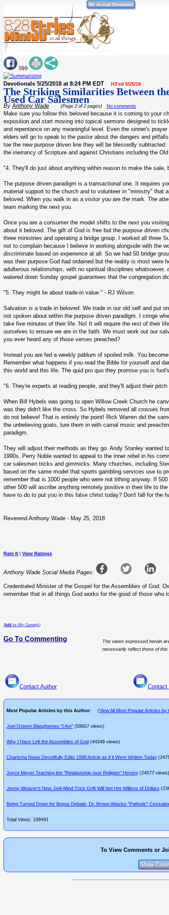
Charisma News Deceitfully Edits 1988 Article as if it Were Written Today (81, 757)
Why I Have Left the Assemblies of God (47, 741)
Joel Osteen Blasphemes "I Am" (39, 726)
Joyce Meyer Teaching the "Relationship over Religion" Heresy (72, 772)
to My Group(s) (21, 624)
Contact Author (38, 686)
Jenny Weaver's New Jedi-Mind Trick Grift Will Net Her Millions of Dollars (82, 788)
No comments (121, 106)
